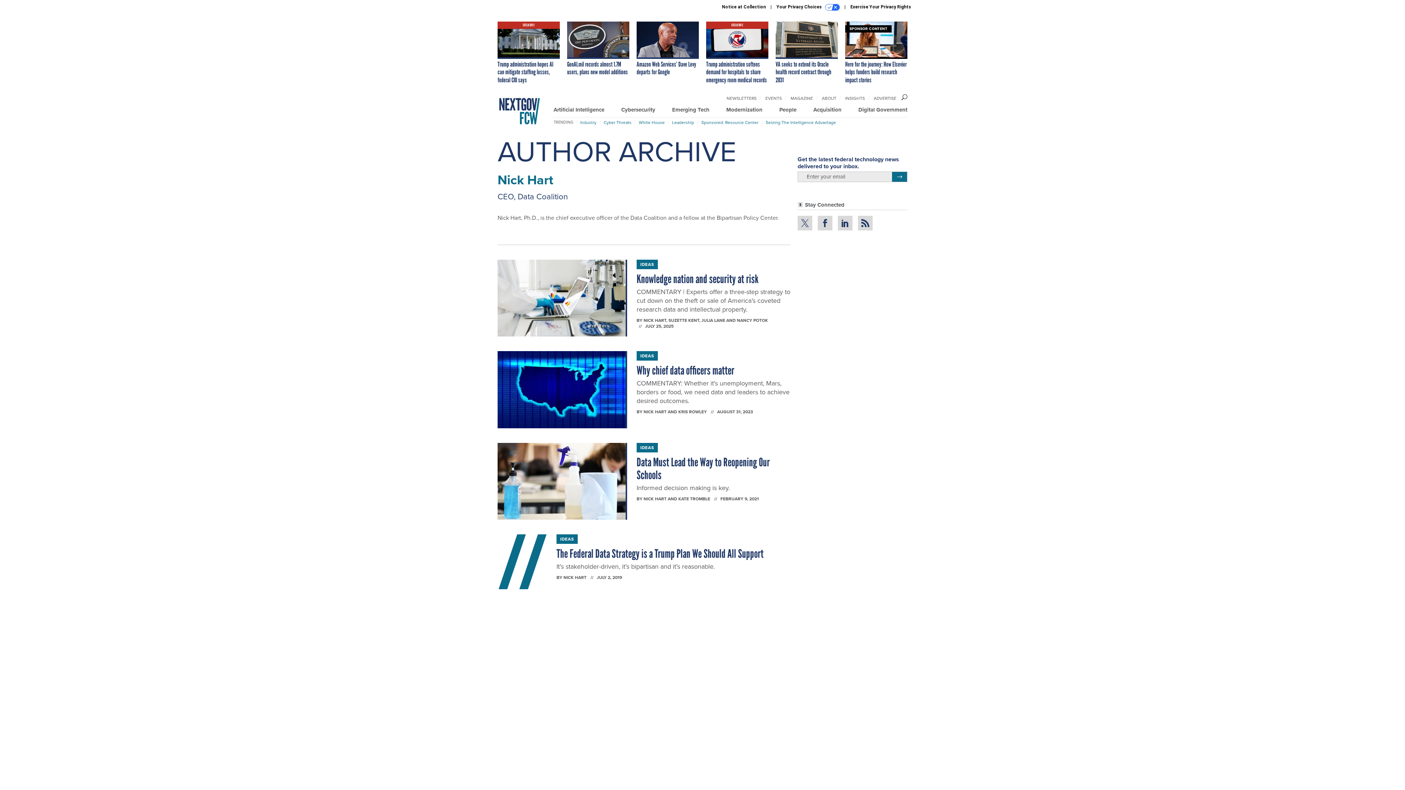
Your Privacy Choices (799, 7)
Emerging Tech (690, 110)
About (829, 98)
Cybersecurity (638, 110)
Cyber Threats (618, 122)
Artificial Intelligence (579, 110)
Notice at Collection (744, 7)
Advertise (885, 98)
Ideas (647, 264)
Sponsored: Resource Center (729, 122)
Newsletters (742, 98)
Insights (855, 98)
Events (773, 98)
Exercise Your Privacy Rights (880, 7)
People (788, 110)
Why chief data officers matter (685, 370)
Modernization (744, 110)
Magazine (802, 98)
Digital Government (882, 110)
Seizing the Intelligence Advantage (801, 122)
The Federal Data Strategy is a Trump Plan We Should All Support (660, 554)
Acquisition (827, 110)
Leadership (683, 122)
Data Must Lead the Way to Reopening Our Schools (703, 468)
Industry (588, 122)
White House (652, 122)
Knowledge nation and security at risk (697, 279)
